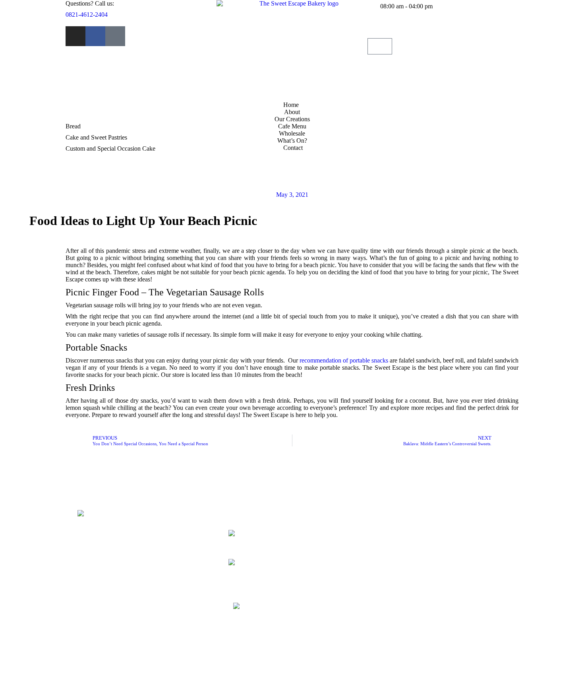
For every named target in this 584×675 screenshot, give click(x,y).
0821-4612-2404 (87, 14)
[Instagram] (75, 36)
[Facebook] (95, 36)
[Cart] (379, 46)
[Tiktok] (115, 36)
